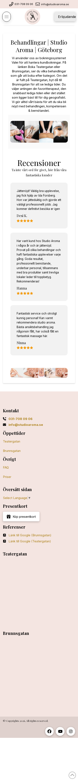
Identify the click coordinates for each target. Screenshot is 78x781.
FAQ (6, 467)
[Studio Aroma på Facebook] (49, 731)
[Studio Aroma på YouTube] (60, 731)
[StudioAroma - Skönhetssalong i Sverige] (32, 16)
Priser (7, 477)
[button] (6, 17)
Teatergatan (11, 441)
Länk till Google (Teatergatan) (30, 541)
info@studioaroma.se (55, 4)
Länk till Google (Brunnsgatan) (30, 535)
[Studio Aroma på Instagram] (71, 731)
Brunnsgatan (12, 451)
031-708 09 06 (24, 4)
